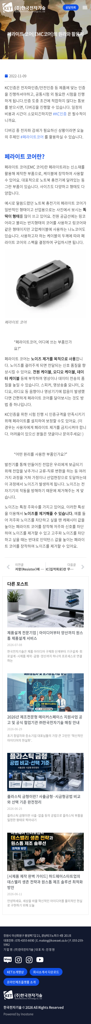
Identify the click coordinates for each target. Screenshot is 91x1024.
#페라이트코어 (32, 137)
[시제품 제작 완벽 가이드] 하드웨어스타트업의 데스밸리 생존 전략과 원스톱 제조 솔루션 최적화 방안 (45, 881)
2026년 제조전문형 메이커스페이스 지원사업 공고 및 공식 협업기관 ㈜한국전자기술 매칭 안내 (44, 719)
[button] (85, 7)
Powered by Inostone (18, 1014)
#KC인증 (60, 113)
